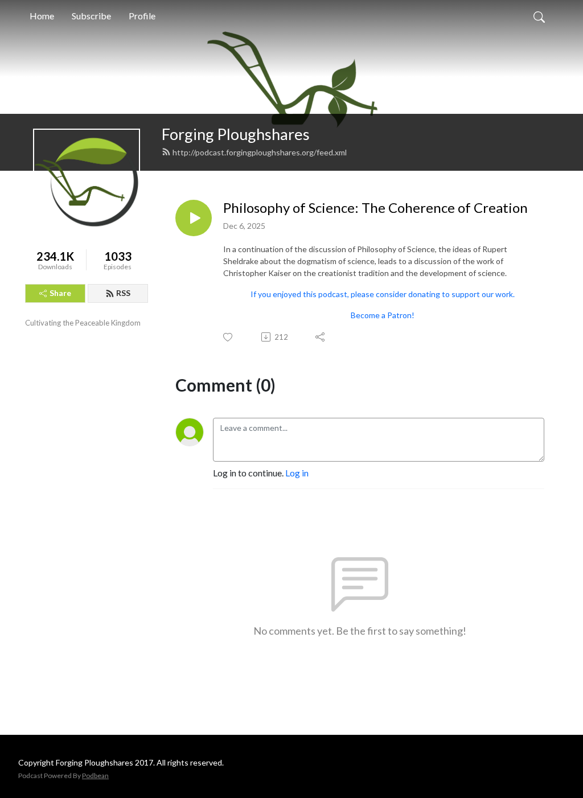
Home (42, 15)
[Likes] (228, 337)
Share (60, 293)
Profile (142, 15)
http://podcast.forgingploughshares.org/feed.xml (260, 152)
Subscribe (91, 15)
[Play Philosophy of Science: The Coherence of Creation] (193, 218)
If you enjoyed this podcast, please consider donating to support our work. (383, 294)
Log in (297, 472)
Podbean (95, 775)
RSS (123, 293)
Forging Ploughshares (236, 134)
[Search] (539, 16)
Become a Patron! (382, 315)
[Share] (320, 337)
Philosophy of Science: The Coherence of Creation (375, 208)
